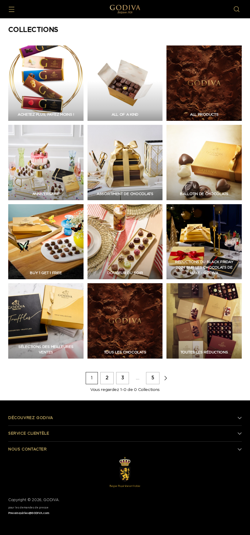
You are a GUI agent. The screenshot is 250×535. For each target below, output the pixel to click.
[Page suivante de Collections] (165, 378)
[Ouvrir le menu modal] (11, 9)
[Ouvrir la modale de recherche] (236, 9)
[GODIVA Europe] (125, 9)
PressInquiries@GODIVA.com (28, 513)
